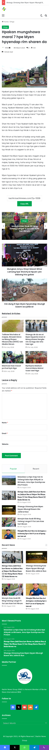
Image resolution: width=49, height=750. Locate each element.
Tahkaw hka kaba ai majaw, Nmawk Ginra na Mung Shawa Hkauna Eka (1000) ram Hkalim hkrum (12, 339)
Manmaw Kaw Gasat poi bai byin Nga (11, 366)
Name (5, 423)
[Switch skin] (41, 15)
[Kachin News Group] (12, 9)
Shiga (12, 22)
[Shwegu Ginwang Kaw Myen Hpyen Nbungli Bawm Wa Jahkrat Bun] (9, 510)
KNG (6, 48)
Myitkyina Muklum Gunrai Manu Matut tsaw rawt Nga (34, 368)
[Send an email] (9, 48)
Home (6, 22)
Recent (36, 469)
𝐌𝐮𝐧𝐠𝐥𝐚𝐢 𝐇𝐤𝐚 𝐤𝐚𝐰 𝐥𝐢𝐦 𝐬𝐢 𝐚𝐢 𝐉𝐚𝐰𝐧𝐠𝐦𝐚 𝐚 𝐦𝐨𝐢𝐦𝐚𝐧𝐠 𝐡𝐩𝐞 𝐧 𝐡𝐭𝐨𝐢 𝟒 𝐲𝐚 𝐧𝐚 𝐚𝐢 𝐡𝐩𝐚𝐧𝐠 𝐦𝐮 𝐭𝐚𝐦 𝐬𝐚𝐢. (32, 533)
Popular (13, 469)
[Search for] (46, 15)
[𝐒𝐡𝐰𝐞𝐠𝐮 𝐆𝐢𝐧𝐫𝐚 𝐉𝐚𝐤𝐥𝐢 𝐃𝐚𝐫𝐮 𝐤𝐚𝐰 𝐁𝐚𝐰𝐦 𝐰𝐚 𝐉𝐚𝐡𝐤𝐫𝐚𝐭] (9, 495)
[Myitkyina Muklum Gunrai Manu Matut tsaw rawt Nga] (36, 357)
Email (5, 433)
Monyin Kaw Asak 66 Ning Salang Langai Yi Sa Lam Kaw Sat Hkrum (24, 228)
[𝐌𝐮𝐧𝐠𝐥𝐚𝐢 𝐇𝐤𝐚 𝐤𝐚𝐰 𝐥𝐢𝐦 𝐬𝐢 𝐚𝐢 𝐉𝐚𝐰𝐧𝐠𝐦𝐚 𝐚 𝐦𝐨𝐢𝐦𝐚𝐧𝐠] (9, 534)
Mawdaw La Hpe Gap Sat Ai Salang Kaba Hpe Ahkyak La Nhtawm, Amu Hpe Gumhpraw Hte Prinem (31, 481)
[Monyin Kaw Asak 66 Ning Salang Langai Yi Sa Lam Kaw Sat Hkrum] (9, 522)
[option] (24, 226)
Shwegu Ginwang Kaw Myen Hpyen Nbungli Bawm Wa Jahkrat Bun (30, 509)
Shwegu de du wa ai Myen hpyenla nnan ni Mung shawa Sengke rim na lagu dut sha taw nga (35, 339)
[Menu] (3, 15)
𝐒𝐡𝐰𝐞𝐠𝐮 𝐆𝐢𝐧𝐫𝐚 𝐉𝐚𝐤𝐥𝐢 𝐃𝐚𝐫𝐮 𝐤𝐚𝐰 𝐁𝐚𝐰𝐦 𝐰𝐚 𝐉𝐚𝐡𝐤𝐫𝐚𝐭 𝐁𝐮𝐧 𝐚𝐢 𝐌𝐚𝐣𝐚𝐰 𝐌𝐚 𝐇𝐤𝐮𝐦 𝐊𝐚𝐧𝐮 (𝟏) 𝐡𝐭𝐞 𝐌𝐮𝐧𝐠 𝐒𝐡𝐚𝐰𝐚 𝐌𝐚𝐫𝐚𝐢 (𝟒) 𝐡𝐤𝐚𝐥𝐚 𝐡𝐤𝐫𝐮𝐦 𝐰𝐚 (32, 495)
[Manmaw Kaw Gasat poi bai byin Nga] (12, 357)
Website (5, 444)
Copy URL (24, 204)
